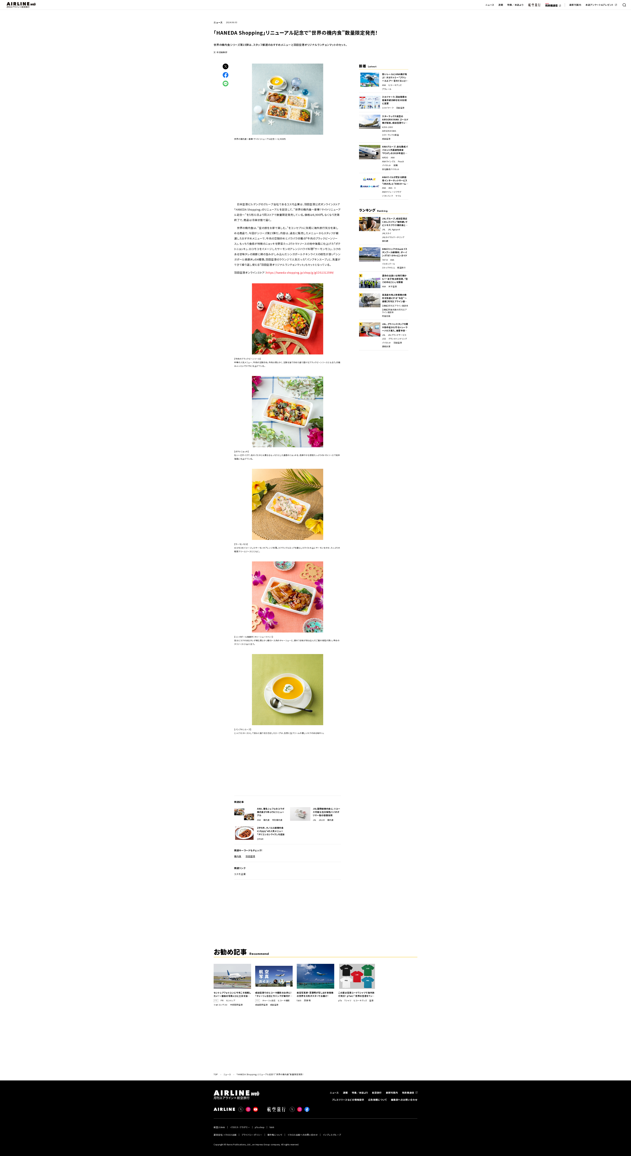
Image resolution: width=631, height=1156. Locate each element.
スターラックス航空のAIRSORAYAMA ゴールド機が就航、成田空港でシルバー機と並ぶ (395, 120)
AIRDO (385, 157)
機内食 (266, 820)
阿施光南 (386, 316)
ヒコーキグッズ (395, 85)
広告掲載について (377, 1099)
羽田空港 (250, 856)
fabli (299, 1000)
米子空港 (392, 286)
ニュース (489, 4)
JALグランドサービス (397, 335)
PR (222, 1000)
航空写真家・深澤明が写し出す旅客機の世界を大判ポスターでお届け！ (315, 994)
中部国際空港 (236, 1004)
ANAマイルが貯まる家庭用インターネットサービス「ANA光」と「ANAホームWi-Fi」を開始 (394, 180)
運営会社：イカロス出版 (225, 1134)
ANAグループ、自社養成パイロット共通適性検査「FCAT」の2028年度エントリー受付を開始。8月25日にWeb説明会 (395, 150)
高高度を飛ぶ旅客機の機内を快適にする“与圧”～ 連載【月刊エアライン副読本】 (394, 298)
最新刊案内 (575, 4)
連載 (500, 4)
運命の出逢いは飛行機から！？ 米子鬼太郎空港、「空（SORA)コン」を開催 (395, 279)
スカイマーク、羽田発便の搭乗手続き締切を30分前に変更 (394, 100)
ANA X (392, 188)
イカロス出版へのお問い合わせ (302, 1134)
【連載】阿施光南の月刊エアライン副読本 (394, 310)
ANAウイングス (389, 161)
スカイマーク (388, 107)
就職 (396, 165)
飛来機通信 (408, 1092)
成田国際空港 (261, 1004)
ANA (259, 820)
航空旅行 (401, 267)
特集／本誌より (515, 4)
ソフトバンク (387, 195)
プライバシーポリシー (252, 1134)
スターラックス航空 (390, 135)
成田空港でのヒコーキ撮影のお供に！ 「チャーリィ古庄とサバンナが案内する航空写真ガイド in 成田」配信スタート (273, 994)
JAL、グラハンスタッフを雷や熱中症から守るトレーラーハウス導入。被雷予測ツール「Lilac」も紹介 (395, 327)
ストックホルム (388, 267)
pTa (340, 1000)
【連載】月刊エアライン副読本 (395, 305)
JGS (384, 338)
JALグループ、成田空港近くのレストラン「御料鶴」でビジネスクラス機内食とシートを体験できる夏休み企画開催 (395, 222)
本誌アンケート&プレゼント (599, 4)
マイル (398, 195)
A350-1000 (387, 127)
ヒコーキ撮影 (284, 1000)
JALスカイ (386, 233)
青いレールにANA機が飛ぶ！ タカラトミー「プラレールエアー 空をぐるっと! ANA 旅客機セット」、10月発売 (395, 77)
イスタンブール (388, 263)
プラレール (387, 89)
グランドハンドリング (397, 338)
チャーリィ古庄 (268, 1000)
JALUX (322, 820)
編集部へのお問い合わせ (404, 1099)
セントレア (230, 1000)
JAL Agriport (394, 229)
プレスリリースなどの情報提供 (348, 1099)
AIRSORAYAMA (389, 131)
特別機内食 (277, 820)
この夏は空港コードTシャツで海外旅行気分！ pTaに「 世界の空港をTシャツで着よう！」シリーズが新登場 (356, 994)
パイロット (386, 165)
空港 (371, 1000)
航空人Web (219, 1127)
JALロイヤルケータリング (393, 237)
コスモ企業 (240, 874)
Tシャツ (347, 1000)
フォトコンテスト (221, 1004)
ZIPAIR (260, 839)
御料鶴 (385, 241)
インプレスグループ (332, 1134)
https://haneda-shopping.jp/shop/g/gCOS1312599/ (300, 272)
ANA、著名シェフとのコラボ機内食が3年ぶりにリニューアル (270, 812)
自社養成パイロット (390, 169)
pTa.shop (259, 1127)
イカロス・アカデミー (240, 1127)
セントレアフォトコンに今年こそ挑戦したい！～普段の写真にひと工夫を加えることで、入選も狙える (232, 994)
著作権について (275, 1134)
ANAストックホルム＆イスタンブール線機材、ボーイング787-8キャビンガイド (394, 252)
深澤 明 (307, 1000)
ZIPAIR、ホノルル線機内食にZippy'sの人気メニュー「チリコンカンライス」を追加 (271, 831)
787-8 (385, 260)
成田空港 (386, 138)
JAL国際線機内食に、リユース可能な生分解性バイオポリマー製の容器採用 (326, 812)
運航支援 (386, 346)
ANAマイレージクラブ (391, 192)
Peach (401, 161)
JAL (314, 820)
